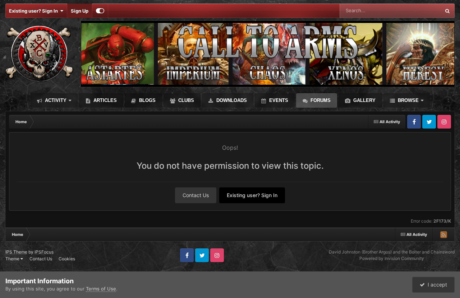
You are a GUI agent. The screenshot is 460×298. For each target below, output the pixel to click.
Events (278, 100)
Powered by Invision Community (391, 258)
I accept (436, 284)
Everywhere (418, 10)
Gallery (364, 100)
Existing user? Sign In (34, 11)
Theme (12, 258)
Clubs (185, 100)
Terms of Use (101, 289)
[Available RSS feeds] (443, 234)
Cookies (67, 258)
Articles (104, 100)
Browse (407, 100)
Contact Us (196, 195)
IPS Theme (16, 252)
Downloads (231, 100)
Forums (320, 100)
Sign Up (79, 11)
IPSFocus (44, 252)
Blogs (147, 100)
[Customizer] (100, 11)
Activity (54, 100)
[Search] (447, 11)
